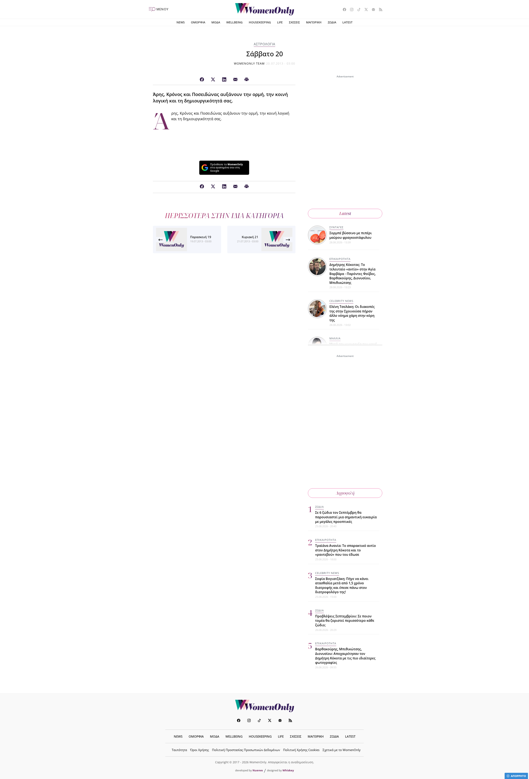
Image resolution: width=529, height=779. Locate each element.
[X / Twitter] (213, 79)
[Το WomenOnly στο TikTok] (357, 10)
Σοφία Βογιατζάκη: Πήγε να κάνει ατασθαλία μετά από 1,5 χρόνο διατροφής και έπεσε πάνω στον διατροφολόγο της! (341, 585)
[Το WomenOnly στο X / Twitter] (364, 10)
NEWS (180, 22)
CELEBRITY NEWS (341, 301)
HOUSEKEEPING (260, 22)
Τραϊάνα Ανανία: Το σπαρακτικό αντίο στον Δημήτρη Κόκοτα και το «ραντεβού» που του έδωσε (345, 550)
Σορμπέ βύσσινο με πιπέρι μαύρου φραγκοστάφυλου (350, 235)
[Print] (246, 79)
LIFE (280, 22)
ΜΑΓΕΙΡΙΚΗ (314, 22)
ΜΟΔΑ (215, 22)
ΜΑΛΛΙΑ (335, 338)
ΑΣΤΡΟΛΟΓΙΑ (264, 44)
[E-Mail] (235, 79)
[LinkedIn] (224, 79)
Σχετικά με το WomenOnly (342, 750)
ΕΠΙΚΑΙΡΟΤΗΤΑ (339, 259)
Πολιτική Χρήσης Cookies (301, 750)
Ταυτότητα (179, 750)
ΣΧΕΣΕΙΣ (294, 22)
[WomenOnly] (264, 9)
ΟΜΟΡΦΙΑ (198, 22)
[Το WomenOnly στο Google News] (372, 10)
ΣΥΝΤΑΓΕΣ (336, 227)
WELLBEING (234, 22)
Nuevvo (258, 770)
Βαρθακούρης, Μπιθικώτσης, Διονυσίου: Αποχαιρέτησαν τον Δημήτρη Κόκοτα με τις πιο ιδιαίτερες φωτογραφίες (345, 656)
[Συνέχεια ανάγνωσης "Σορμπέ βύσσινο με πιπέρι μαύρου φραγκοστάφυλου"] (317, 234)
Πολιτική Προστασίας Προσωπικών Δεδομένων (246, 750)
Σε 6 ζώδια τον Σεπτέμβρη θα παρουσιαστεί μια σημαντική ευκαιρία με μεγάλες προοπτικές (346, 517)
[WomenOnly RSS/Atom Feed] (379, 10)
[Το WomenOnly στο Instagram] (350, 10)
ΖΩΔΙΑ (332, 22)
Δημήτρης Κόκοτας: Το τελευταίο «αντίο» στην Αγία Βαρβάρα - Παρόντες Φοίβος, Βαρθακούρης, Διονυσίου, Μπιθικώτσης (352, 273)
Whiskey (288, 770)
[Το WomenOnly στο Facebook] (343, 10)
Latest (345, 213)
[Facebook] (202, 79)
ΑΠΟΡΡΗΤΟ (518, 776)
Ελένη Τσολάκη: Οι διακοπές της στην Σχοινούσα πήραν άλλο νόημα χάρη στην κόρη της (352, 313)
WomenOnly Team (249, 63)
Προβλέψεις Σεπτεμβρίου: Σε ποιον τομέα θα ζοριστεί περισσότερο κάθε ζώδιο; (344, 620)
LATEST (347, 22)
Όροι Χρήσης (199, 750)
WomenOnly (264, 706)
